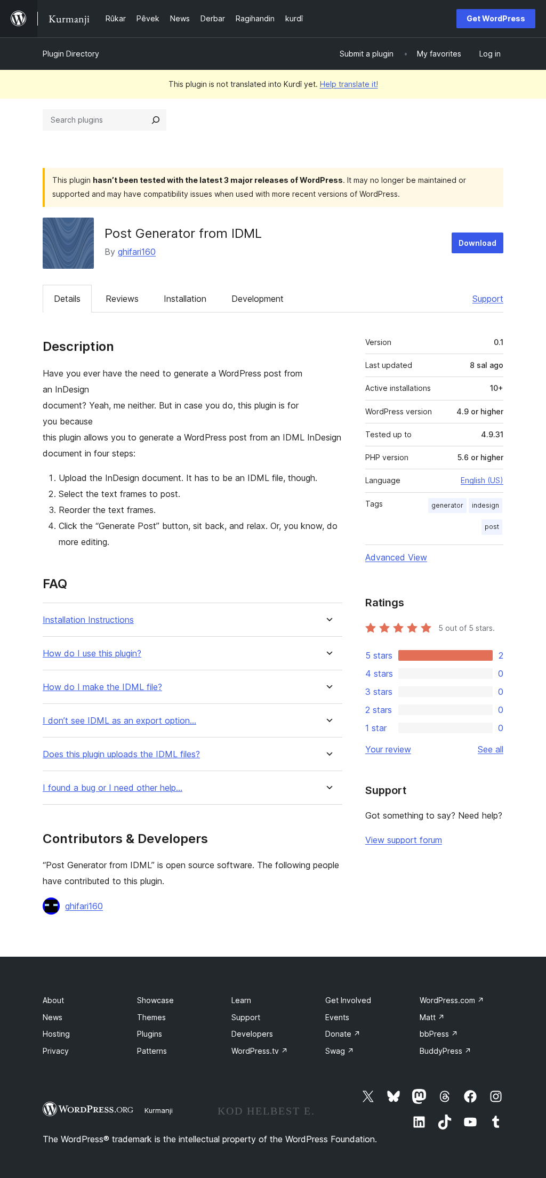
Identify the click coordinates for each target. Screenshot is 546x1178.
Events (337, 1017)
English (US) (482, 480)
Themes (151, 1017)
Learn (241, 1000)
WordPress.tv (259, 1050)
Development (257, 298)
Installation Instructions (88, 620)
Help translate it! (349, 84)
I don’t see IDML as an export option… (119, 721)
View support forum (403, 840)
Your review (388, 749)
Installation (185, 298)
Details (67, 298)
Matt (432, 1017)
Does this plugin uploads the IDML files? (121, 754)
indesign (485, 505)
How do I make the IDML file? (102, 687)
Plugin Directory (71, 53)
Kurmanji (158, 1110)
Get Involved (348, 1000)
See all (490, 749)
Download (477, 242)
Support (487, 298)
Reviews (122, 298)
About (53, 1000)
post (492, 527)
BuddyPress (445, 1050)
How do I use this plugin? (92, 653)
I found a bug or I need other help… (112, 788)
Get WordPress (496, 18)
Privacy (56, 1050)
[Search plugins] (155, 120)
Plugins (149, 1033)
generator (447, 505)
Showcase (155, 1000)
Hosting (56, 1033)
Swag (339, 1050)
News (52, 1017)
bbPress (439, 1033)
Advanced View (396, 557)
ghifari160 (137, 251)
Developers (252, 1033)
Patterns (152, 1050)
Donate (342, 1033)
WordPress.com (452, 1000)
